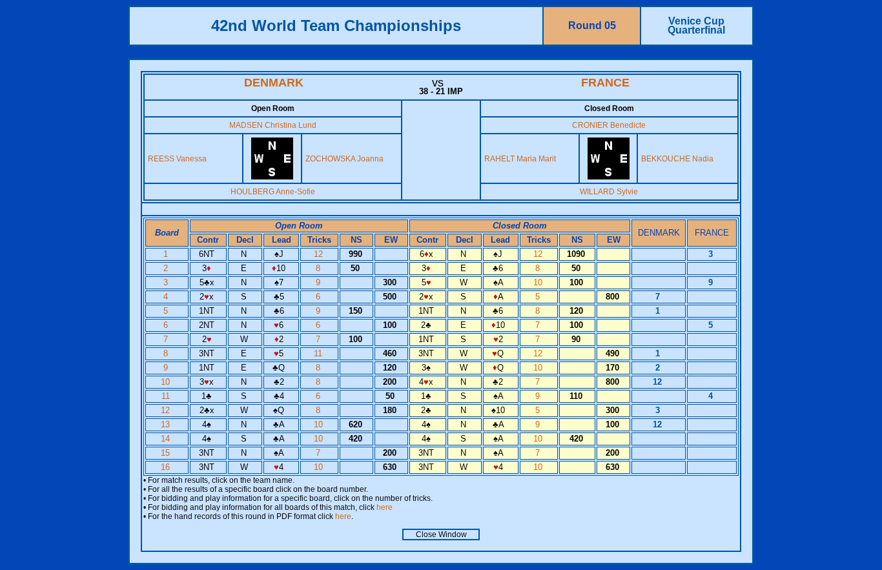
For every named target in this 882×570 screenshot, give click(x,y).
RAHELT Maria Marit (520, 158)
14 (166, 438)
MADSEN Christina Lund (272, 125)
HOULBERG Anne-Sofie (273, 191)
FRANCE (605, 82)
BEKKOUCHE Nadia (677, 158)
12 (319, 254)
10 (539, 282)
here (384, 507)
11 (319, 353)
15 (166, 453)
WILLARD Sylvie (609, 191)
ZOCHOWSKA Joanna (344, 158)
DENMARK (273, 82)
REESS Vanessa (177, 158)
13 (166, 424)
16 (166, 467)
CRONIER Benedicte (609, 125)
